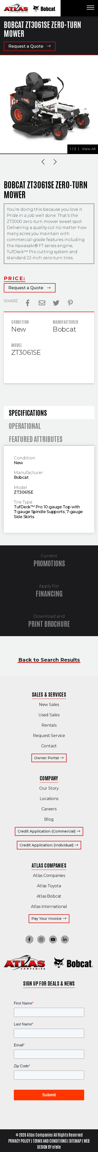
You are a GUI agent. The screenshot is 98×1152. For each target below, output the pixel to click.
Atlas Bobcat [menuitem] (49, 896)
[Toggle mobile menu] (90, 8)
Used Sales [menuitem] (49, 715)
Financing (49, 593)
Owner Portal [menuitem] (50, 757)
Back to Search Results (49, 660)
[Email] (42, 303)
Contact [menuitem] (49, 746)
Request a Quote (25, 46)
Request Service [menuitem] (49, 735)
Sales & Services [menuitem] (49, 694)
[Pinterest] (70, 303)
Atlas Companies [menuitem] (49, 865)
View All (88, 148)
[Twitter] (56, 303)
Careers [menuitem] (49, 809)
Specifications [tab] (28, 412)
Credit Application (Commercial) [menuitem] (50, 831)
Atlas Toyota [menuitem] (49, 885)
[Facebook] (28, 303)
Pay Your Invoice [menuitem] (50, 918)
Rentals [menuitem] (49, 725)
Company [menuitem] (49, 778)
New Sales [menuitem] (49, 704)
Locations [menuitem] (49, 798)
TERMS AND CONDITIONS (50, 1140)
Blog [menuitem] (49, 819)
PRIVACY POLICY (19, 1140)
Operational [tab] (25, 425)
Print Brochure (49, 623)
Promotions (49, 562)
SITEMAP (75, 1140)
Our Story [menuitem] (49, 788)
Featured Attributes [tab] (35, 438)
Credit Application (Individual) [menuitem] (50, 845)
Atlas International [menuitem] (49, 906)
